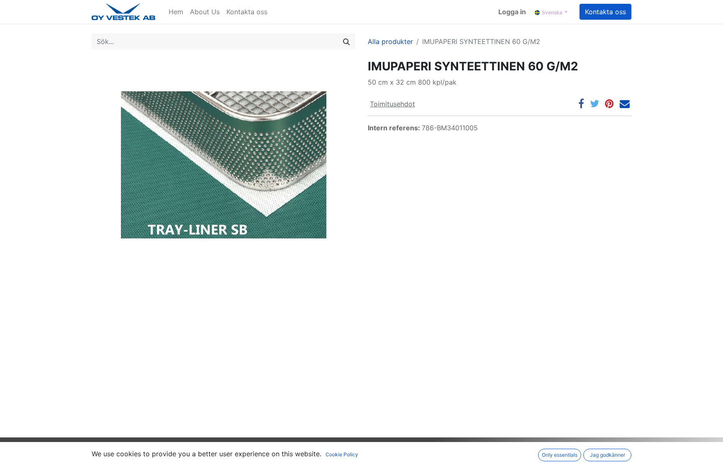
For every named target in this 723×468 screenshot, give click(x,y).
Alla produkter (390, 41)
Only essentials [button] (559, 455)
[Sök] (346, 41)
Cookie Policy (342, 454)
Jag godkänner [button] (607, 455)
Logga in (512, 12)
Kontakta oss (605, 12)
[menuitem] (176, 11)
